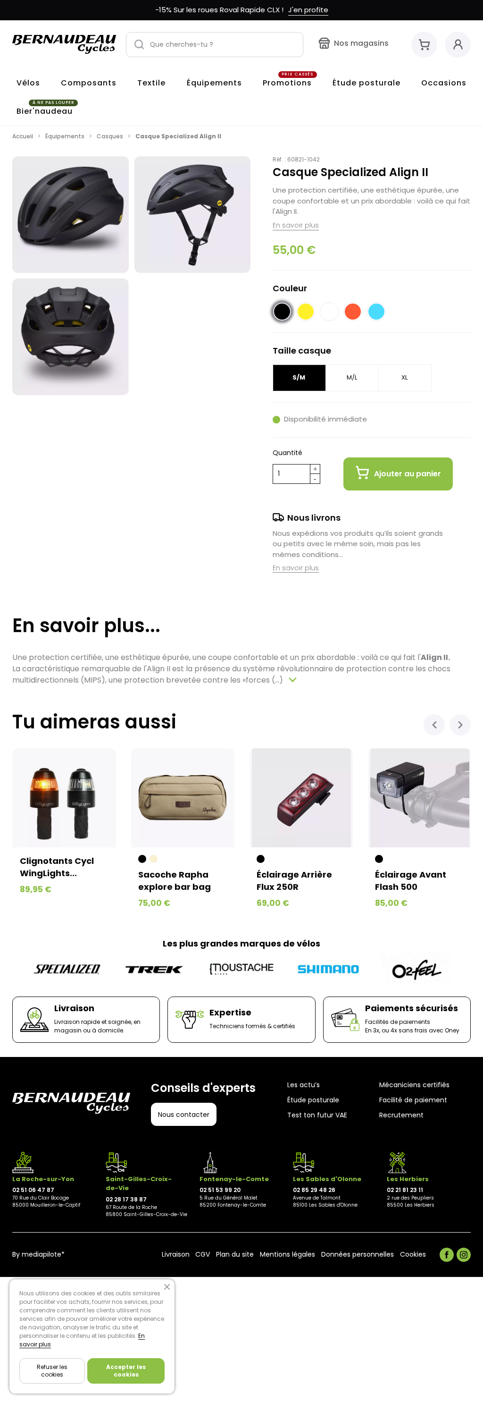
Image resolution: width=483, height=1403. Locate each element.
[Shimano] (329, 969)
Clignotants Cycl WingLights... (57, 867)
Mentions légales (287, 1255)
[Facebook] (447, 1255)
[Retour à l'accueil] (64, 44)
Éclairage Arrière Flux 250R (294, 880)
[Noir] (142, 859)
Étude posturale (313, 1100)
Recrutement (401, 1115)
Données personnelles (357, 1255)
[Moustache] (241, 969)
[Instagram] (464, 1255)
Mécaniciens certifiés (414, 1085)
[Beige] (154, 859)
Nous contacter (183, 1114)
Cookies (413, 1255)
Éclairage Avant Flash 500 (410, 880)
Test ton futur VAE (317, 1115)
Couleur (290, 288)
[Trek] (154, 969)
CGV (202, 1255)
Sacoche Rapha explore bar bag (174, 880)
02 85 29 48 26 (314, 1190)
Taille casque (302, 350)
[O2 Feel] (416, 969)
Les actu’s (303, 1085)
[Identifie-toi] (458, 45)
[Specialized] (67, 969)
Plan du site (235, 1255)
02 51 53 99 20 (220, 1190)
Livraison (176, 1255)
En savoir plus (296, 225)
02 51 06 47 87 (33, 1190)
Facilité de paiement (413, 1100)
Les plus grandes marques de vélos (241, 943)
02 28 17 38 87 (126, 1199)
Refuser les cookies (52, 1370)
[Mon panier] (424, 45)
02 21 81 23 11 (405, 1190)
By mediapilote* (38, 1255)
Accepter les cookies (126, 1370)
